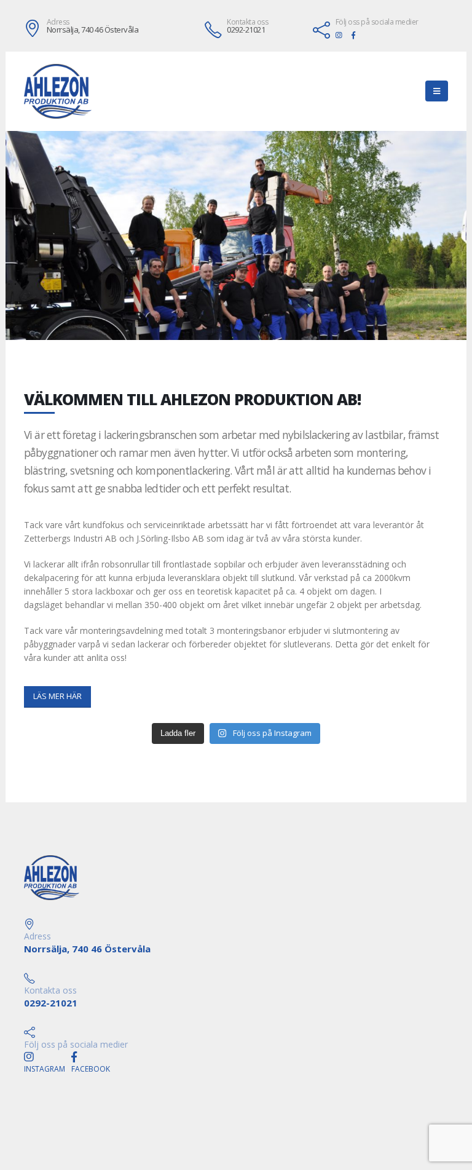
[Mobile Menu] (436, 91)
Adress (58, 22)
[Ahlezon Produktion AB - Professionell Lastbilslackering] (58, 91)
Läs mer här (57, 696)
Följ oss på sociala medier (377, 22)
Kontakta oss (247, 22)
